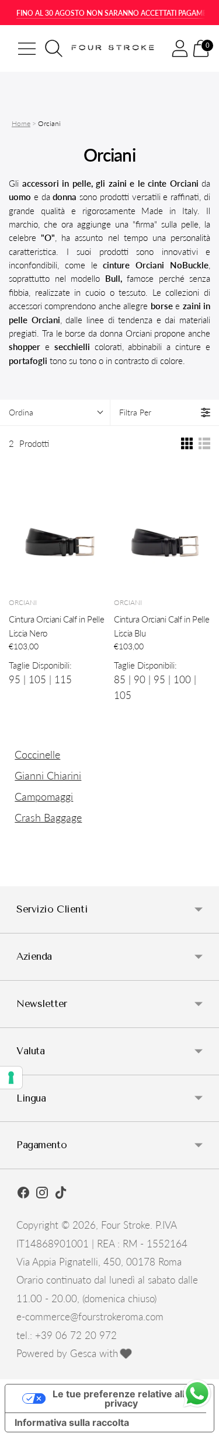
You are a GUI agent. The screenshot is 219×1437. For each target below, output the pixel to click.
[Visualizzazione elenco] (204, 443)
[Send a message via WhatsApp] (197, 1393)
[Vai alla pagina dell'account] (180, 48)
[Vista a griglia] (187, 443)
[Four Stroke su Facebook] (23, 1194)
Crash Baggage (48, 817)
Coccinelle (37, 754)
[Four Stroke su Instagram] (42, 1194)
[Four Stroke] (114, 48)
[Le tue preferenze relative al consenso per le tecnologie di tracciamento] (11, 1078)
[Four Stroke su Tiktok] (61, 1194)
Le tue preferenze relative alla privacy (121, 1398)
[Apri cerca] (53, 48)
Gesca (83, 1353)
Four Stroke (125, 1225)
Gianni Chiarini (48, 775)
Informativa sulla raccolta (72, 1422)
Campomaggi (44, 796)
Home (21, 123)
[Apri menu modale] (27, 48)
